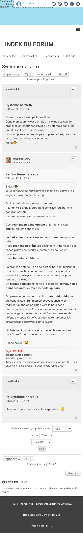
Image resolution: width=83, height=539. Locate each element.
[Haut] (76, 147)
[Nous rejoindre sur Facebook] (72, 4)
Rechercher (60, 74)
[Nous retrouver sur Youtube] (66, 4)
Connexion (28, 3)
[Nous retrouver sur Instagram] (60, 4)
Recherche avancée (66, 74)
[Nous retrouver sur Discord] (54, 4)
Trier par (34, 435)
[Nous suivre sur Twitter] (78, 4)
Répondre (10, 74)
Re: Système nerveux (22, 174)
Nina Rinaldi (12, 89)
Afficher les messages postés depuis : (31, 428)
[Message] (7, 109)
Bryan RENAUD (21, 158)
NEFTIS (48, 526)
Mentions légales (51, 515)
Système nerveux (20, 66)
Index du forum (29, 44)
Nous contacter (31, 515)
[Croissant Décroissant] (41, 442)
